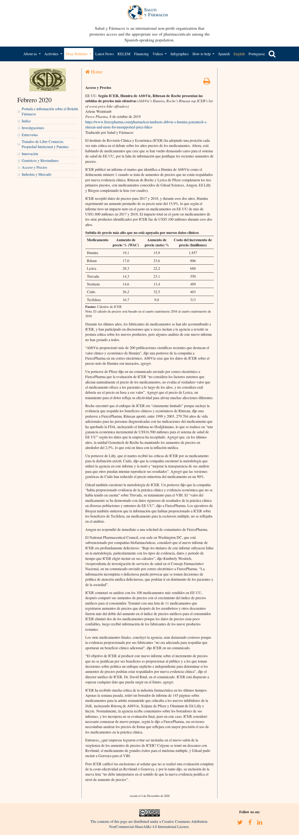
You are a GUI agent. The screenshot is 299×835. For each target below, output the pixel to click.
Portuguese (257, 53)
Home (96, 71)
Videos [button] (158, 53)
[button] (272, 54)
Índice (26, 120)
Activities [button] (51, 53)
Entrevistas (30, 134)
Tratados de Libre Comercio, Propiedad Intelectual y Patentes (45, 144)
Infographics (180, 53)
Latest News (104, 53)
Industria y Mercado (36, 174)
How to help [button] (202, 53)
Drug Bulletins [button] (77, 53)
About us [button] (30, 53)
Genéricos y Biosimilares (40, 160)
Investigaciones (33, 127)
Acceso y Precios (34, 167)
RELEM (123, 53)
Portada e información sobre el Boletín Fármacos (50, 111)
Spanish (224, 53)
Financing (141, 53)
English (239, 53)
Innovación (30, 153)
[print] (206, 82)
